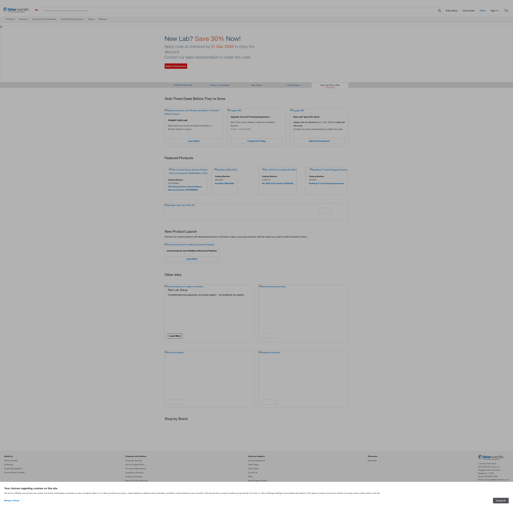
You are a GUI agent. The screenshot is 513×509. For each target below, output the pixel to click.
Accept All (500, 500)
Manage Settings (11, 500)
